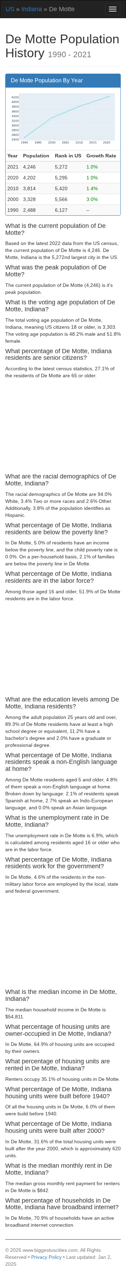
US (10, 9)
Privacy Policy (46, 1257)
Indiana (31, 9)
